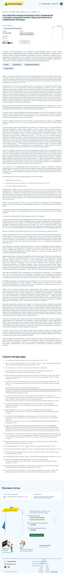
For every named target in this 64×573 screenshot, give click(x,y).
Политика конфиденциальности (39, 561)
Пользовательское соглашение (38, 563)
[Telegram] (7, 43)
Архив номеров (46, 3)
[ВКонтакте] (3, 43)
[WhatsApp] (12, 43)
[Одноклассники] (5, 43)
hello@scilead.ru (11, 564)
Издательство (55, 3)
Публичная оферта (36, 565)
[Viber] (10, 43)
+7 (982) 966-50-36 (11, 561)
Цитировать (25, 41)
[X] (8, 43)
